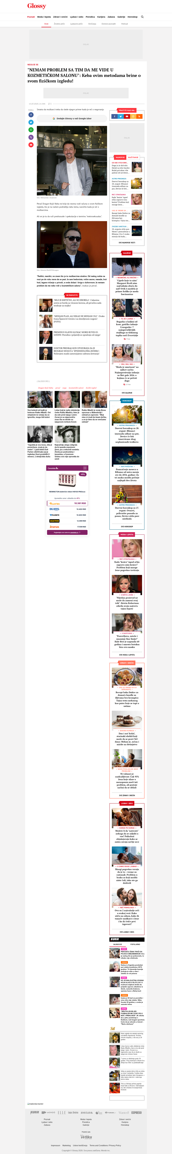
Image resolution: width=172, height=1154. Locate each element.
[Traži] (142, 17)
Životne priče (59, 24)
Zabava (111, 17)
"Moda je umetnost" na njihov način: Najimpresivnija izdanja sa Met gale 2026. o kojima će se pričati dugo (127, 374)
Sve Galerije (127, 393)
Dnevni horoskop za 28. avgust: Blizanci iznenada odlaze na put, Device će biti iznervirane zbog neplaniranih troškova (120, 185)
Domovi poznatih (109, 24)
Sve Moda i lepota (127, 655)
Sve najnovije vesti (127, 243)
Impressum (55, 1145)
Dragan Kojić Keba (45, 388)
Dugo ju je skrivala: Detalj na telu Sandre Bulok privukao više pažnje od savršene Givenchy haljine (121, 169)
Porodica (90, 17)
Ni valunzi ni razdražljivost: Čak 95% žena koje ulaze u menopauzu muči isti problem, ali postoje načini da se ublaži (127, 780)
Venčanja (92, 24)
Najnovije (117, 944)
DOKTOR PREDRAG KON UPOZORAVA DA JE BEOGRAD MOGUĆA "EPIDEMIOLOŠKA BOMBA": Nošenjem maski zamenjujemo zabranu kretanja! (77, 351)
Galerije (121, 17)
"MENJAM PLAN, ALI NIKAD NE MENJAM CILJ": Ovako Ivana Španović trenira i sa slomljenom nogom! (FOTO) (79, 319)
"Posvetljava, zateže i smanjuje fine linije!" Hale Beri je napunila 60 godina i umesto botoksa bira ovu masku (126, 641)
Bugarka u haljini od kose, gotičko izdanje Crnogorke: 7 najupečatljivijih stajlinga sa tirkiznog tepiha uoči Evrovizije (127, 328)
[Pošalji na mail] (31, 144)
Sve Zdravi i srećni (127, 795)
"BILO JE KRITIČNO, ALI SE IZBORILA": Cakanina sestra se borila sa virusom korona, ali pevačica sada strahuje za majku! (77, 303)
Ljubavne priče (76, 24)
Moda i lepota (44, 17)
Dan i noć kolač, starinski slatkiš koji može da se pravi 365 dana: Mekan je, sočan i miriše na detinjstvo (127, 739)
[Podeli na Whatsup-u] (31, 129)
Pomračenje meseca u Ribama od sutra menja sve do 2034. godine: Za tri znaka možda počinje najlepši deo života (127, 475)
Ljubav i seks (76, 17)
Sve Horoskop (127, 526)
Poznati (31, 17)
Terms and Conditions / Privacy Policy (105, 1145)
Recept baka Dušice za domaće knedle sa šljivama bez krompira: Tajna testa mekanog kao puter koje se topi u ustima (121, 217)
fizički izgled (91, 388)
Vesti (46, 24)
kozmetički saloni (76, 388)
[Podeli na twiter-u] (31, 122)
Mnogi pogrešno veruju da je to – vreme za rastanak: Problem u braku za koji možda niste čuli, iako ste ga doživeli (127, 876)
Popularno (135, 944)
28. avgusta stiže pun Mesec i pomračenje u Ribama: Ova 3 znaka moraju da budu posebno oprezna (121, 233)
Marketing (66, 1145)
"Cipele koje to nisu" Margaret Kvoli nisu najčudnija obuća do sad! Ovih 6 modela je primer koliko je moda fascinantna (126, 287)
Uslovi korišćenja (80, 1145)
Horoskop (132, 17)
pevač (57, 388)
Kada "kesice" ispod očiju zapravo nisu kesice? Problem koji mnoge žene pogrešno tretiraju (120, 201)
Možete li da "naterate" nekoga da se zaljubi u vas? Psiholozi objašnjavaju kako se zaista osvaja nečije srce (127, 836)
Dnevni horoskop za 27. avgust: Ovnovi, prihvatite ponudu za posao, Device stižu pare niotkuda (127, 513)
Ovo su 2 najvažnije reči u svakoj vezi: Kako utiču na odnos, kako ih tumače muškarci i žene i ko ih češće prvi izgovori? (127, 917)
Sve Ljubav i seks (127, 932)
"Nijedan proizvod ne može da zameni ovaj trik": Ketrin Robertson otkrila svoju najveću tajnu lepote (127, 603)
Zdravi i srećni (60, 17)
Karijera (101, 17)
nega (64, 388)
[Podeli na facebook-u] (31, 114)
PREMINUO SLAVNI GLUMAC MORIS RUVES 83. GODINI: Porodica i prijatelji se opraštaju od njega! (77, 333)
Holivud (124, 24)
